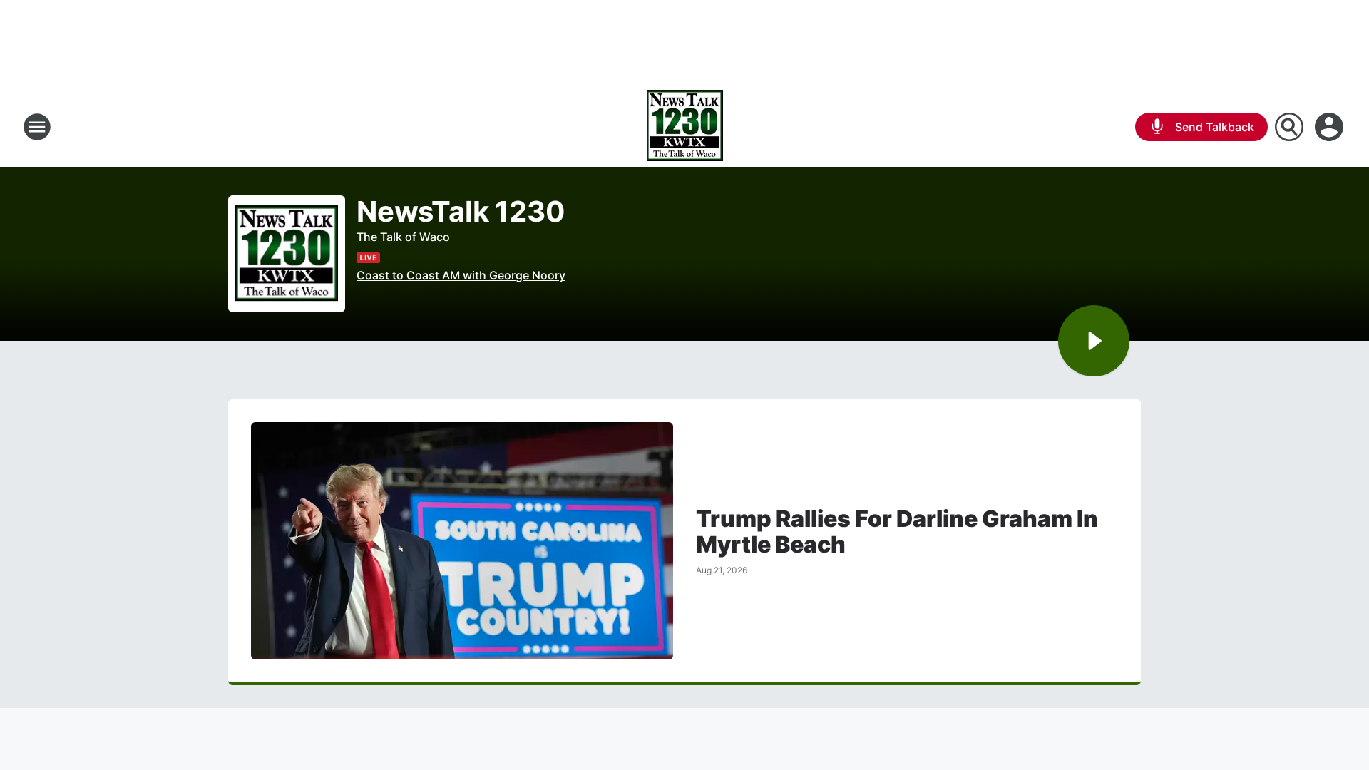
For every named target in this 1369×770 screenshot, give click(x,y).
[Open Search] (1289, 127)
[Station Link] (685, 127)
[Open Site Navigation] (37, 127)
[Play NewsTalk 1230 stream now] (286, 254)
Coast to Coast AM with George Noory (461, 275)
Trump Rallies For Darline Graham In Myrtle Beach (897, 532)
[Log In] (1330, 127)
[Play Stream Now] (1093, 340)
